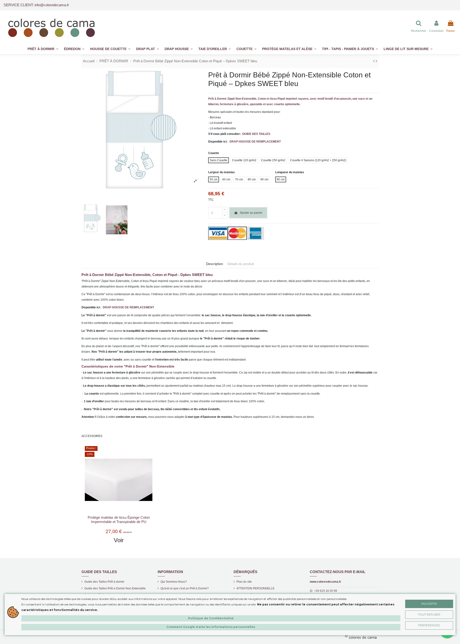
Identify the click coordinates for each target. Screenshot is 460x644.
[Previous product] (374, 61)
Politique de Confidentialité (211, 618)
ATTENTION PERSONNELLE (255, 588)
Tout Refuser (429, 614)
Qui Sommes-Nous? (174, 581)
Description (214, 264)
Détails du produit (240, 264)
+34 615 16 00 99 (325, 590)
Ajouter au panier (251, 212)
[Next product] (376, 61)
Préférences (429, 625)
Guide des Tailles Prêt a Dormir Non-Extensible (115, 588)
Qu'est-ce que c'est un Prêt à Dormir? (185, 588)
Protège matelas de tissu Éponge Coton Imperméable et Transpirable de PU (119, 519)
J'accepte (429, 603)
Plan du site (244, 581)
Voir (119, 540)
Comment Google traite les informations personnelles (211, 627)
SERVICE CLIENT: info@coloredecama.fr (36, 5)
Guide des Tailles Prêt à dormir (104, 581)
